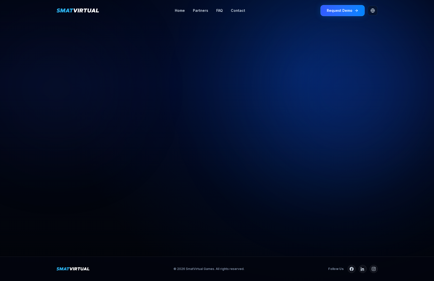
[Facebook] (352, 269)
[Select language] (373, 11)
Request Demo (339, 10)
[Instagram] (374, 269)
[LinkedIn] (363, 269)
